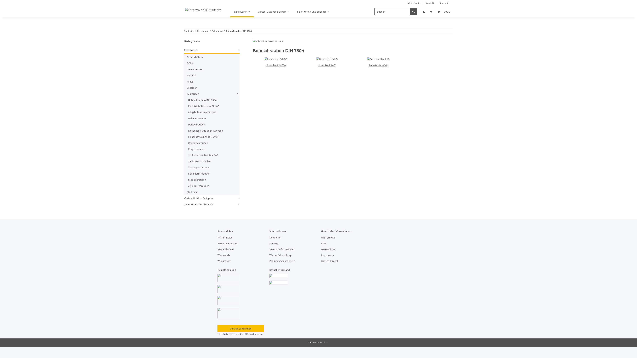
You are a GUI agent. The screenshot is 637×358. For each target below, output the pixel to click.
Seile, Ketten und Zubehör (198, 204)
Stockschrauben (197, 179)
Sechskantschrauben (200, 161)
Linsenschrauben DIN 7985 (203, 136)
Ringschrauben (196, 149)
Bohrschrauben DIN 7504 (202, 100)
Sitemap (274, 243)
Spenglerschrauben (199, 173)
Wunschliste (224, 261)
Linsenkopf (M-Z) (327, 65)
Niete (190, 81)
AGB (323, 243)
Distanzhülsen (195, 57)
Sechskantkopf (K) (378, 65)
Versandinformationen (281, 249)
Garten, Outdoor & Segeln (198, 198)
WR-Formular (224, 237)
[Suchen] (413, 11)
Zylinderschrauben (198, 185)
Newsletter (275, 237)
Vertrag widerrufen (240, 328)
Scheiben (192, 87)
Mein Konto (414, 3)
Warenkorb (223, 255)
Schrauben (193, 93)
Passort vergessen (227, 243)
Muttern (191, 75)
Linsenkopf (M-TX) (276, 65)
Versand (258, 334)
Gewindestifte (194, 69)
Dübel (190, 63)
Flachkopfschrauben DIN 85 (203, 106)
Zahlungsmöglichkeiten (282, 261)
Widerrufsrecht (329, 261)
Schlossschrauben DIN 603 (203, 155)
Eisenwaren (190, 50)
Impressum (327, 255)
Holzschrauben (196, 124)
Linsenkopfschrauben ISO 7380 (205, 130)
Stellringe (192, 192)
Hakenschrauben (197, 118)
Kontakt (430, 3)
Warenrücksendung (280, 255)
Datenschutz (328, 249)
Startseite (444, 3)
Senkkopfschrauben (199, 167)
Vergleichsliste (225, 249)
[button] (423, 11)
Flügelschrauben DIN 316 (202, 112)
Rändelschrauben (198, 143)
